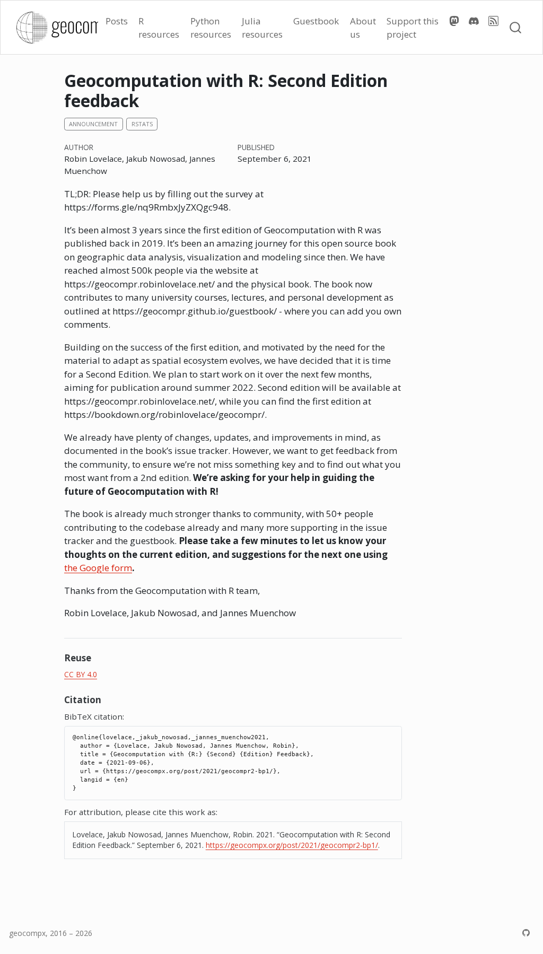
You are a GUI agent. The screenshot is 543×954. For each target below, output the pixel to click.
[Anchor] (97, 657)
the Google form (98, 568)
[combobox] (516, 27)
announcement (93, 124)
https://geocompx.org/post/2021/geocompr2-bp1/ (292, 845)
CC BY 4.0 (80, 674)
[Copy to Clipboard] (395, 729)
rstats (142, 124)
